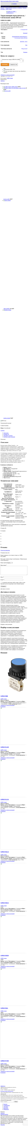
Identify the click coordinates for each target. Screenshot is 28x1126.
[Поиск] (3, 3)
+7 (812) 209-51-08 (5, 6)
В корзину (5, 64)
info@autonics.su (23, 6)
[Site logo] (14, 3)
